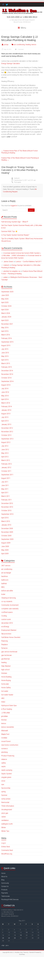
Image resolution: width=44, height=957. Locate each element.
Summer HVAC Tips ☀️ (9, 231)
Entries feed (5, 847)
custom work (6, 619)
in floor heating (6, 709)
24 (9, 938)
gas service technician (9, 652)
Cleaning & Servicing (8, 598)
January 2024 (6, 317)
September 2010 (7, 514)
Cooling (4, 616)
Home (3, 873)
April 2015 (4, 360)
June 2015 (5, 353)
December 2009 (7, 528)
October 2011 (6, 471)
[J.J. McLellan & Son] (22, 9)
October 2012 (6, 435)
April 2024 (4, 310)
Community (5, 883)
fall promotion (6, 634)
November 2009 (7, 532)
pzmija (6, 45)
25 (15, 938)
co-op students (6, 601)
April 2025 (4, 302)
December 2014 (7, 371)
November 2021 (7, 324)
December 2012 (7, 428)
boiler (3, 594)
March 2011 (5, 496)
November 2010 (7, 507)
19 (21, 935)
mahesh (17, 178)
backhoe (4, 576)
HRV (2, 698)
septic (3, 766)
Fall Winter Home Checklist (10, 637)
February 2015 (6, 367)
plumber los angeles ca (11, 271)
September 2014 (7, 381)
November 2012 (7, 432)
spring (3, 792)
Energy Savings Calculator (10, 63)
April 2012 (4, 457)
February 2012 (6, 464)
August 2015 (5, 345)
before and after (7, 591)
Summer (4, 795)
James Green (8, 262)
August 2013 (5, 414)
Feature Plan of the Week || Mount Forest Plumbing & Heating (20, 159)
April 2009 (4, 554)
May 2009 (4, 550)
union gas (4, 813)
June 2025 (5, 295)
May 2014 (4, 396)
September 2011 (7, 475)
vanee (3, 817)
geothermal (5, 659)
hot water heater (7, 695)
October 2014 (6, 378)
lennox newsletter (7, 727)
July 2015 (4, 349)
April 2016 (4, 331)
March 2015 (5, 363)
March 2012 (5, 460)
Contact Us (4, 886)
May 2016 (4, 328)
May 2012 (4, 453)
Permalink (17, 182)
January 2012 (6, 467)
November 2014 (7, 374)
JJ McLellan (5, 713)
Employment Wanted (8, 630)
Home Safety (6, 688)
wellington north (7, 824)
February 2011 (6, 500)
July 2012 (4, 446)
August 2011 (5, 478)
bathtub (4, 583)
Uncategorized (6, 810)
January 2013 (6, 424)
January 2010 (6, 525)
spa (2, 784)
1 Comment (20, 49)
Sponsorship (5, 788)
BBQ (3, 587)
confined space (7, 612)
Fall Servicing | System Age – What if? (14, 222)
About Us (4, 876)
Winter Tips (5, 831)
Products (4, 889)
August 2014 (5, 385)
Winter (3, 827)
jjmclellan (4, 716)
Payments (4, 893)
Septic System (6, 774)
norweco (4, 749)
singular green (6, 777)
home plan (5, 684)
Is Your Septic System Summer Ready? (15, 235)
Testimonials (5, 896)
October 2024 (6, 306)
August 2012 (5, 442)
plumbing (4, 752)
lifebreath (4, 731)
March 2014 (5, 403)
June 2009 (5, 546)
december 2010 (7, 623)
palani (5, 277)
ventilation (5, 820)
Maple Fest (5, 734)
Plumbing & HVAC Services (10, 899)
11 (15, 932)
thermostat (5, 802)
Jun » (7, 945)
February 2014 (6, 406)
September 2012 (7, 439)
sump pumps (5, 799)
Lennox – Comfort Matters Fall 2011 (29, 262)
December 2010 (7, 503)
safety (3, 763)
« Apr (3, 945)
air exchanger (6, 573)
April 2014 (4, 399)
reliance (4, 759)
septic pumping (6, 770)
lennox (34, 45)
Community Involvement (10, 605)
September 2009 (7, 539)
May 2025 (4, 299)
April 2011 (4, 493)
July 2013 (4, 417)
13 (26, 932)
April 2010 (4, 518)
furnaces (4, 648)
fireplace (4, 644)
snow (3, 781)
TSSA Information (7, 806)
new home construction (9, 745)
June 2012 (5, 450)
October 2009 (6, 536)
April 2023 (4, 320)
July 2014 (4, 389)
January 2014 (6, 410)
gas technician (6, 655)
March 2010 (5, 521)
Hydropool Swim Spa (8, 705)
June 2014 (5, 392)
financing (4, 641)
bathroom (4, 580)
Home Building (6, 677)
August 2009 (5, 543)
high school (5, 670)
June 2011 (5, 485)
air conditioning (19, 45)
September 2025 (7, 292)
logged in (14, 206)
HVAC (3, 702)
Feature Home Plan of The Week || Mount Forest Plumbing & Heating (19, 152)
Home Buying (6, 680)
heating (28, 45)
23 (3, 938)
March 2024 (5, 313)
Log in (3, 843)
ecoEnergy (5, 627)
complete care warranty (10, 609)
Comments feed (7, 850)
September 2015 (7, 342)
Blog (2, 880)
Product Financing (7, 756)
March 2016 (5, 335)
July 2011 (4, 482)
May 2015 (4, 356)
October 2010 (6, 511)
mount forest (6, 741)
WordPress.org (6, 854)
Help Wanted (5, 666)
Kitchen (4, 720)
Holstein (4, 673)
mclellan (4, 738)
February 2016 (6, 338)
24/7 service (5, 566)
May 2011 (4, 489)
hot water (4, 691)
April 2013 (4, 421)
